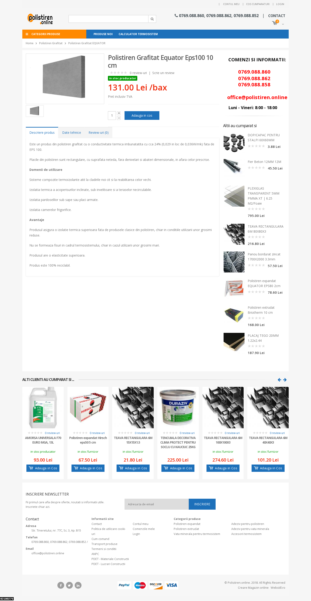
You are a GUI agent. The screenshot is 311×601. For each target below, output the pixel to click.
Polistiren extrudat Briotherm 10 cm (261, 310)
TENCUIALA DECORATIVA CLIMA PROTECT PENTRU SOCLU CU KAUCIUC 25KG (178, 442)
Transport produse (104, 544)
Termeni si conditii (104, 549)
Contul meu (231, 4)
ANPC (95, 554)
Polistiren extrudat (186, 529)
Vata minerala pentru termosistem (197, 534)
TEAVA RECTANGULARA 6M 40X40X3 (268, 440)
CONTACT (276, 15)
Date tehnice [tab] (71, 132)
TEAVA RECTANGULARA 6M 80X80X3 (265, 229)
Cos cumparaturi (258, 4)
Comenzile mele (144, 529)
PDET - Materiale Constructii (110, 559)
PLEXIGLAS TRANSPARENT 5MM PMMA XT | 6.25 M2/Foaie (263, 195)
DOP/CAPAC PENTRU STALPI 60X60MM (264, 137)
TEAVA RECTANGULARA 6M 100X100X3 (223, 440)
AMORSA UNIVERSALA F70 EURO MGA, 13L (43, 440)
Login (280, 4)
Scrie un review (163, 73)
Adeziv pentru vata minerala (250, 529)
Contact (97, 524)
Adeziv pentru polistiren (247, 524)
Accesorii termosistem (246, 534)
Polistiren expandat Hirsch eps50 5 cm (88, 440)
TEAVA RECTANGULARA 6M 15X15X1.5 (133, 440)
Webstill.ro (277, 588)
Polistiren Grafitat (51, 43)
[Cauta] (152, 19)
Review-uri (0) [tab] (99, 132)
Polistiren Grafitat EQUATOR (86, 43)
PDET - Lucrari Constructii (108, 564)
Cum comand (100, 539)
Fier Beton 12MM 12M (264, 161)
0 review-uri (138, 73)
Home (29, 43)
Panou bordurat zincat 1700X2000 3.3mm (264, 256)
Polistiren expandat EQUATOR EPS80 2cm (264, 283)
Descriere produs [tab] (42, 132)
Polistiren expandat (187, 524)
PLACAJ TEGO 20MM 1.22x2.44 (263, 338)
